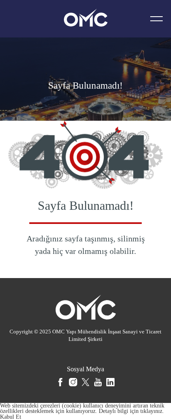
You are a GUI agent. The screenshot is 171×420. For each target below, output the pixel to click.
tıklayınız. (152, 411)
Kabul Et (10, 417)
